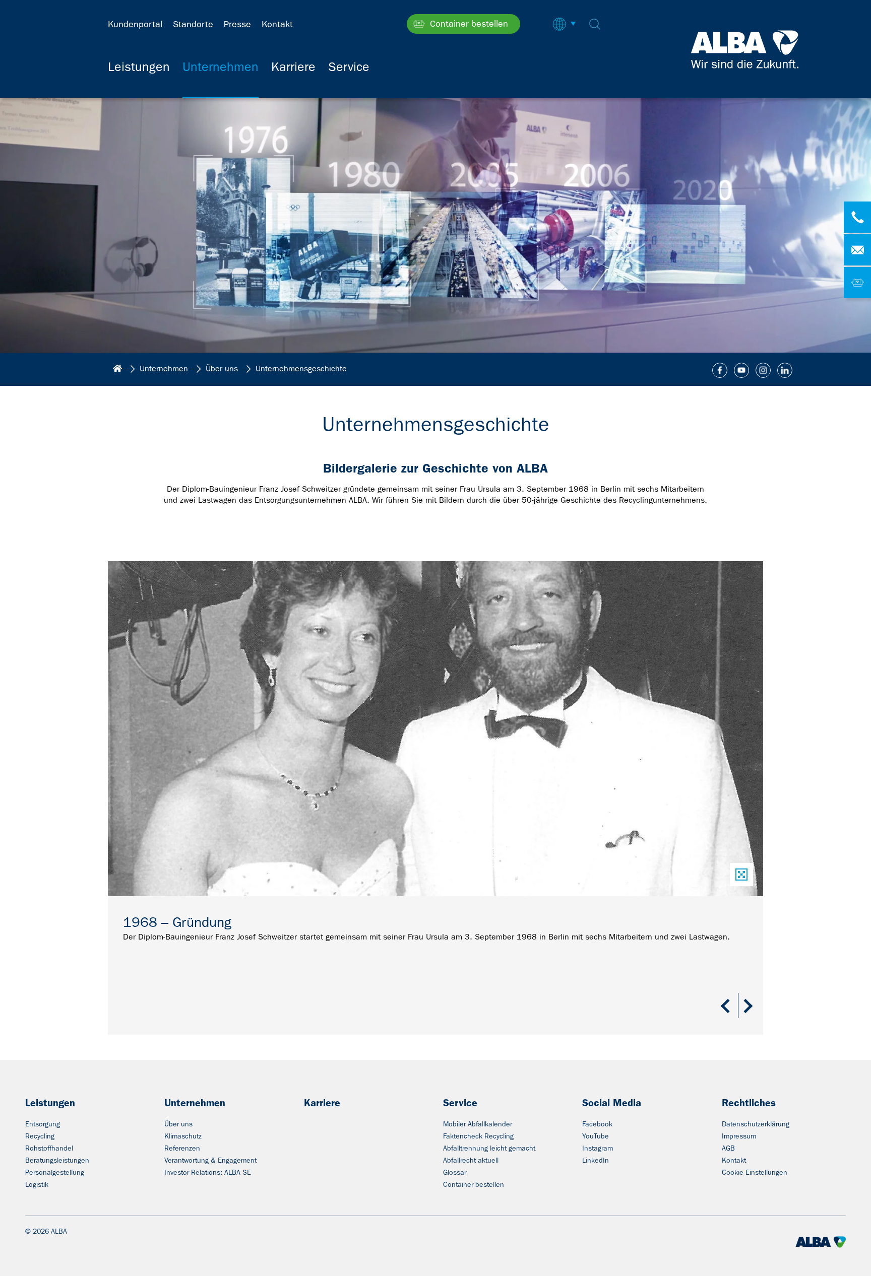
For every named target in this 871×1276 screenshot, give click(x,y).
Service (460, 1103)
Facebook (597, 1123)
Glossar (454, 1172)
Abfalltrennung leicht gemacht (489, 1148)
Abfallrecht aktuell (471, 1160)
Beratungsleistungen (57, 1160)
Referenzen (182, 1148)
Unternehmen (194, 1103)
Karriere (322, 1103)
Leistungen (50, 1103)
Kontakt (734, 1160)
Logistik (36, 1184)
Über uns (178, 1123)
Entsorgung (42, 1123)
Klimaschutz (183, 1135)
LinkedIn (595, 1160)
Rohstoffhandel (49, 1148)
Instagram (597, 1148)
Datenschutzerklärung (755, 1123)
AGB (728, 1148)
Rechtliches (749, 1103)
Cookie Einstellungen (754, 1172)
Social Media (611, 1103)
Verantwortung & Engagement (210, 1160)
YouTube (595, 1135)
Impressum (739, 1135)
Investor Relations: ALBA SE (207, 1172)
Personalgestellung (54, 1172)
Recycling (39, 1135)
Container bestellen (473, 1184)
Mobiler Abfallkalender (477, 1123)
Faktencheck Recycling (478, 1135)
